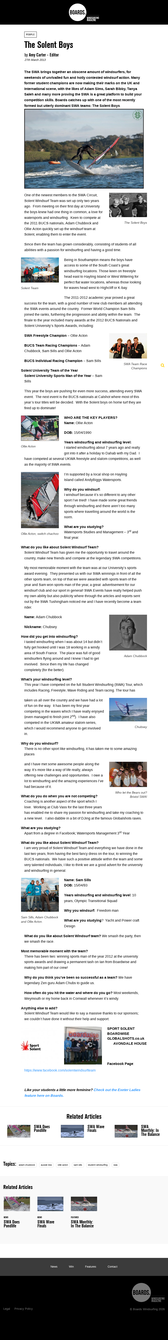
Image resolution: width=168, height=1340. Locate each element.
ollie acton (63, 1165)
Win (71, 1267)
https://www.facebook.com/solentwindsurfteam (60, 1070)
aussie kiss (46, 1165)
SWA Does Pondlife (30, 1131)
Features (90, 1267)
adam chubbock (27, 1165)
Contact (112, 1267)
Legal (6, 1309)
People (30, 34)
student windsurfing (98, 1165)
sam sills (78, 1165)
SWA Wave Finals (84, 1131)
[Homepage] (148, 1291)
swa (115, 1165)
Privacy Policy (23, 1309)
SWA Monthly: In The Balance (138, 1131)
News (54, 1267)
